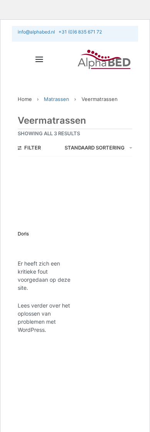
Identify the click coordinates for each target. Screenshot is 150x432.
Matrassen (56, 99)
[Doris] (45, 195)
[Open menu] (39, 59)
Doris (23, 233)
